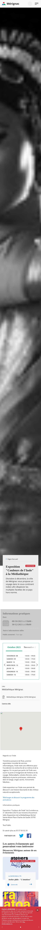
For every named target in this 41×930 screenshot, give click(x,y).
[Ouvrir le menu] (36, 4)
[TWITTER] (21, 836)
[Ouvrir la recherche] (30, 4)
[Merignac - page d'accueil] (20, 3)
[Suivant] (37, 665)
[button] (21, 729)
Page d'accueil (13, 559)
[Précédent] (5, 665)
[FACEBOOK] (28, 836)
